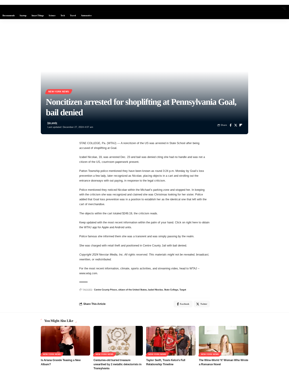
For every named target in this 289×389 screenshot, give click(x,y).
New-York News (58, 92)
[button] (277, 8)
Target (182, 289)
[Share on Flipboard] (240, 125)
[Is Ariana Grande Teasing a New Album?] (65, 341)
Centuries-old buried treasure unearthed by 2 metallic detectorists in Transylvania (117, 364)
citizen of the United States (132, 289)
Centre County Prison (105, 289)
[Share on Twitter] (235, 125)
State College (171, 289)
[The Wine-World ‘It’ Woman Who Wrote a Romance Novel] (223, 341)
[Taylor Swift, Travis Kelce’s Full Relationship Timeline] (171, 341)
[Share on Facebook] (230, 125)
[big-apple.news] (16, 8)
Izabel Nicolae (155, 289)
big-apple (52, 123)
